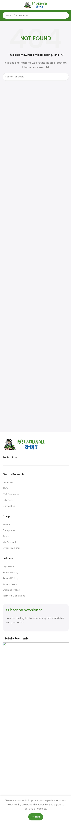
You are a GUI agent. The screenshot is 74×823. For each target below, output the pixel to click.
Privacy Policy (10, 572)
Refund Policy (10, 578)
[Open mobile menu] (6, 5)
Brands (6, 524)
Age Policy (8, 566)
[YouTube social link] (39, 457)
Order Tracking (11, 548)
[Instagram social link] (33, 457)
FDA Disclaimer (11, 494)
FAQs (5, 488)
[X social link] (26, 457)
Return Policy (10, 584)
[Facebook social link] (20, 457)
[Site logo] (36, 4)
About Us (8, 482)
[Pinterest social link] (45, 457)
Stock (6, 536)
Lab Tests (8, 500)
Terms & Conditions (14, 595)
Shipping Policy (11, 589)
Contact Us (9, 506)
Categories (9, 530)
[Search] (65, 15)
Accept (36, 816)
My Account (9, 542)
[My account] (63, 5)
